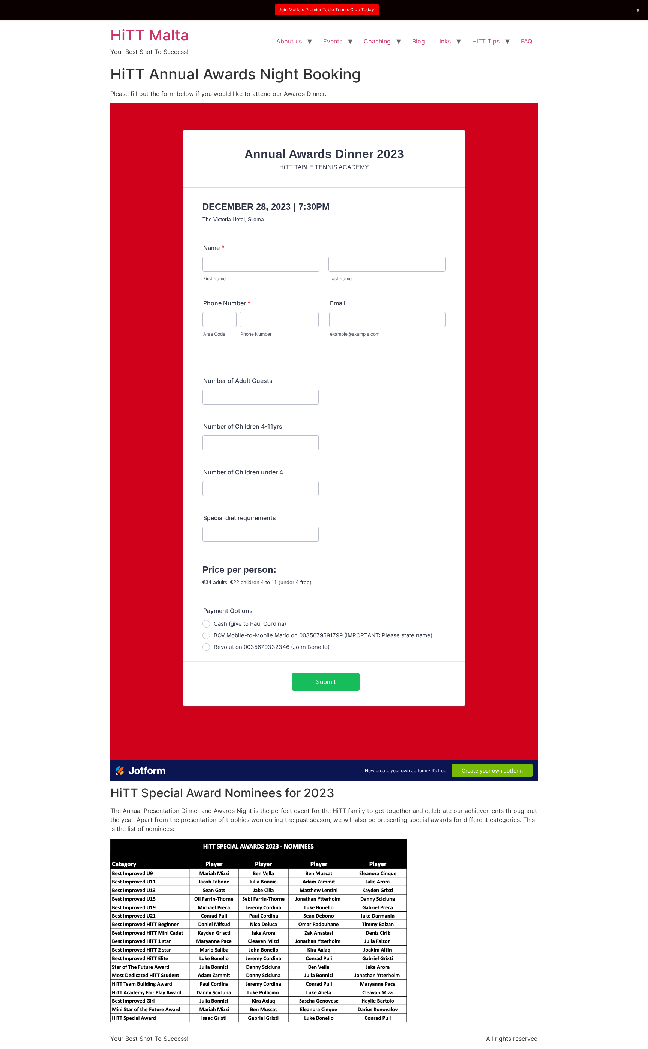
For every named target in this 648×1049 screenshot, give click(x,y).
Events (332, 41)
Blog (418, 41)
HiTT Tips (486, 41)
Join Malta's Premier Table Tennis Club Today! (327, 9)
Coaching (377, 41)
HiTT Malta (149, 35)
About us (289, 41)
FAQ (526, 41)
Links (443, 41)
